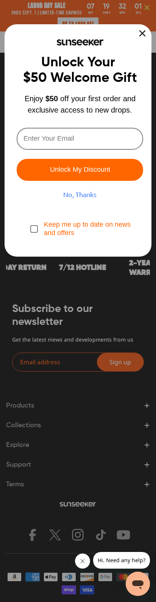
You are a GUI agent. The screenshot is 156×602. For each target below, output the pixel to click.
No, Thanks (80, 194)
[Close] (142, 33)
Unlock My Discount (80, 169)
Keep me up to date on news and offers (87, 229)
